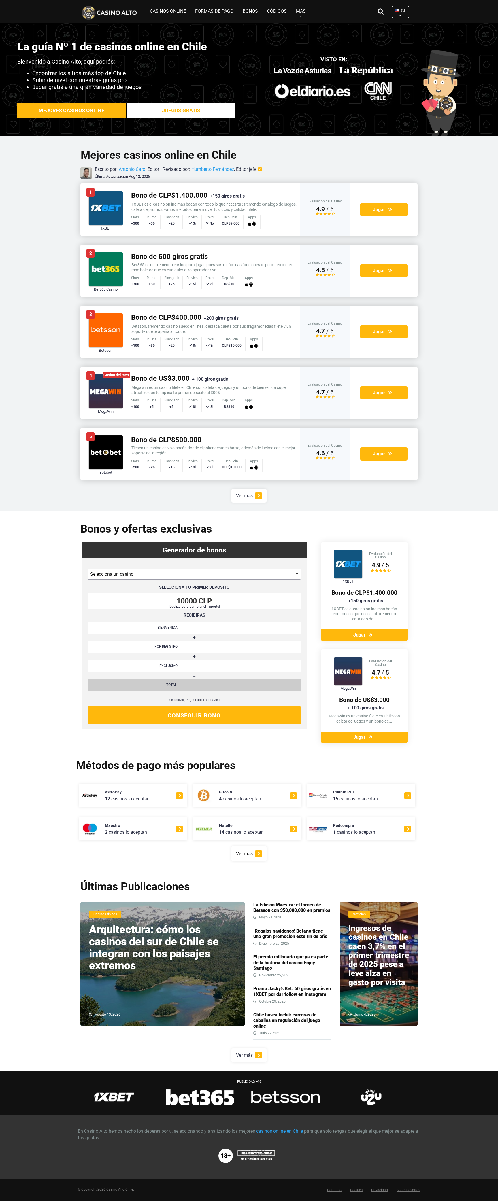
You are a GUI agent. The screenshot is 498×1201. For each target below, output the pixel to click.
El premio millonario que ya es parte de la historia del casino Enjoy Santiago (290, 962)
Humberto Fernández (212, 169)
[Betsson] (105, 346)
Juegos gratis (181, 110)
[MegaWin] (105, 407)
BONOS (250, 11)
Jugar (379, 209)
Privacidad (379, 1190)
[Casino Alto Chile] (110, 10)
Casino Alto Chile (119, 1189)
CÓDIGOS (277, 11)
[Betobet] (105, 468)
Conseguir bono (194, 715)
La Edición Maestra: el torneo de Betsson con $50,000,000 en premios (291, 907)
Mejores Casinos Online (71, 110)
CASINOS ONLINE (168, 11)
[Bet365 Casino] (105, 285)
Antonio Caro (132, 169)
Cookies (356, 1190)
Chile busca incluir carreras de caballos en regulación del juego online (286, 1020)
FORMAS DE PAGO (214, 11)
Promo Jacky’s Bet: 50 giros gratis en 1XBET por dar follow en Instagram (292, 991)
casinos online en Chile (279, 1131)
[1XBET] (105, 224)
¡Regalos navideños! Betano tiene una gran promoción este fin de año (290, 933)
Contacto (334, 1190)
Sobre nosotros (408, 1190)
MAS (301, 11)
